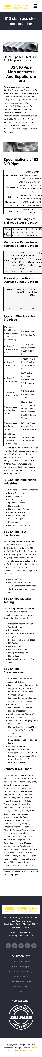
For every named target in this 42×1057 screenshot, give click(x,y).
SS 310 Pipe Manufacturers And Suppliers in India (21, 44)
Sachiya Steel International (17, 871)
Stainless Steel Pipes (23, 119)
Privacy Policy (21, 1050)
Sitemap (32, 1050)
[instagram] (27, 945)
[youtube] (21, 945)
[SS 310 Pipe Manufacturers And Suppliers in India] (21, 47)
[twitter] (8, 945)
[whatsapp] (34, 945)
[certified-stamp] (21, 1005)
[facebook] (14, 945)
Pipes (15, 875)
